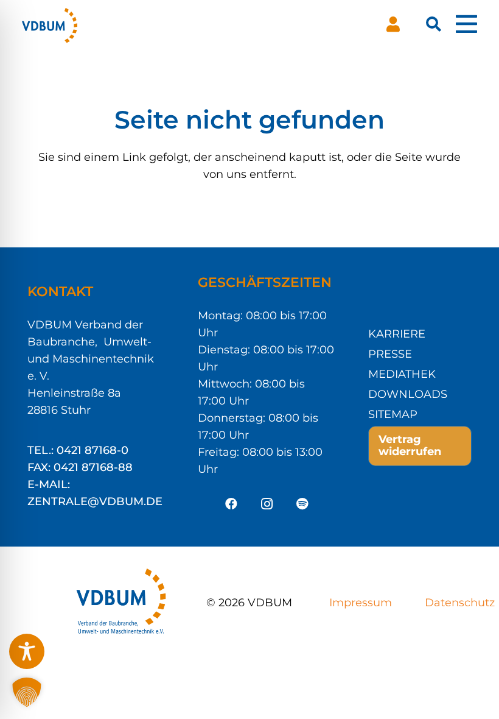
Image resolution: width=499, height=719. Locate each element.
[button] (433, 24)
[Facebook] (231, 504)
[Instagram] (266, 504)
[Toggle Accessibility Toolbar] (27, 651)
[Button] (393, 24)
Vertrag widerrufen (410, 445)
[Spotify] (302, 504)
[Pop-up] (466, 24)
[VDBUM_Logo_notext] (49, 24)
